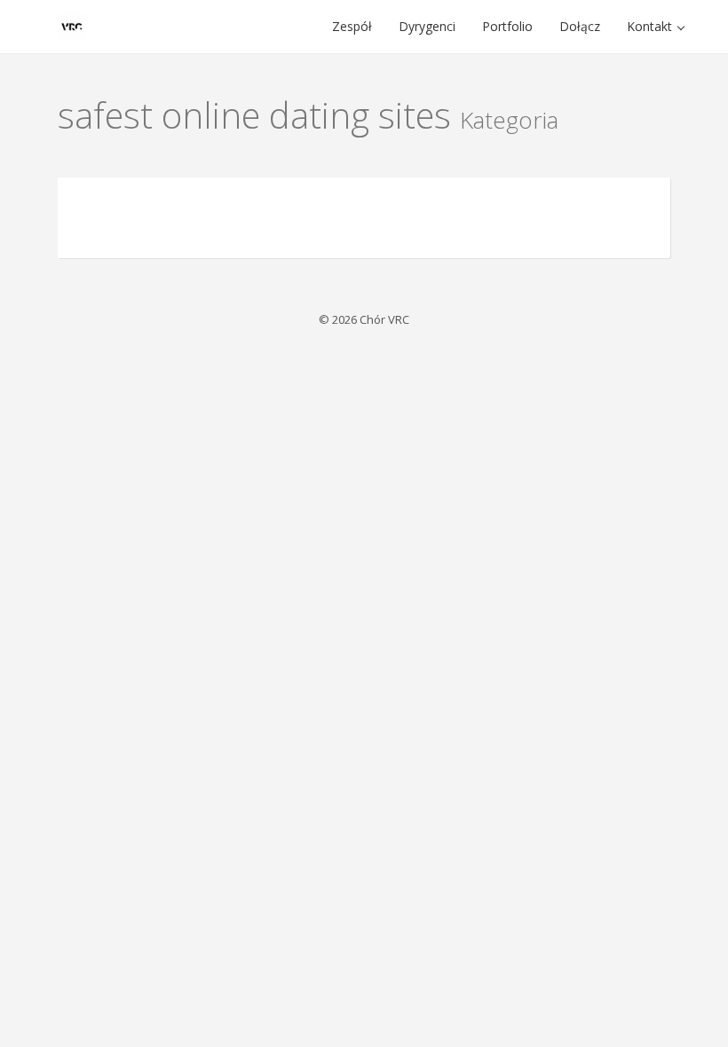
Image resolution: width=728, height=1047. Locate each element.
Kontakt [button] (651, 26)
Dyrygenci (427, 26)
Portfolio (507, 26)
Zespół (352, 26)
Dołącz (579, 26)
